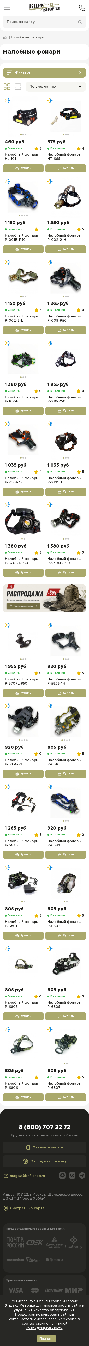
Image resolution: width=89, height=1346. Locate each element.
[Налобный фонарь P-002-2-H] (65, 197)
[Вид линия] (18, 87)
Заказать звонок (48, 1147)
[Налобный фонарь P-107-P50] (23, 359)
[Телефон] (82, 8)
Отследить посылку (48, 1161)
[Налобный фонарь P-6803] (23, 964)
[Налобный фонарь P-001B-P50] (23, 197)
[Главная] (44, 8)
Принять (46, 1339)
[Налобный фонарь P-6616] (65, 721)
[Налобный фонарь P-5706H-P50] (23, 520)
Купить (25, 168)
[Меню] (7, 8)
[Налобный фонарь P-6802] (65, 883)
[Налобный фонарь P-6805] (65, 964)
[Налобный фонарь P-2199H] (65, 439)
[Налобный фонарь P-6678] (23, 802)
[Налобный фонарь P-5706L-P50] (65, 520)
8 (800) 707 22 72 (44, 1127)
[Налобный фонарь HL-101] (23, 116)
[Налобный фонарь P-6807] (65, 1045)
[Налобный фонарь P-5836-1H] (65, 641)
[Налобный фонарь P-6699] (65, 802)
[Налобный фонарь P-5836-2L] (23, 721)
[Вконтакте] (72, 1176)
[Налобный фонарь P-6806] (23, 1045)
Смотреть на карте (27, 1208)
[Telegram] (82, 1176)
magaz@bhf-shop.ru (27, 1176)
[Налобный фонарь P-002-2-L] (23, 278)
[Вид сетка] (7, 87)
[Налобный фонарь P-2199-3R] (23, 439)
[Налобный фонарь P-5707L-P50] (23, 641)
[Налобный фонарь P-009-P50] (65, 278)
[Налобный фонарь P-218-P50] (65, 359)
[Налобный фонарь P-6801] (23, 883)
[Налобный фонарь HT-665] (65, 116)
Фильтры (23, 72)
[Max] (62, 1176)
